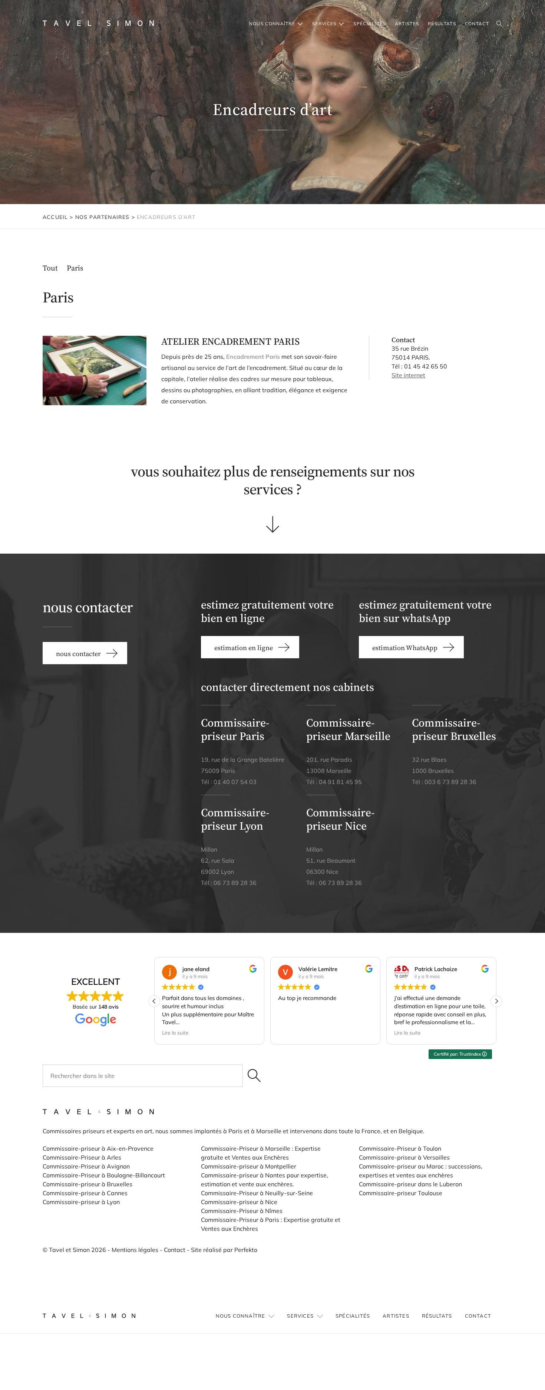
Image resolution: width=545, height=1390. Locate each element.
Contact (174, 1249)
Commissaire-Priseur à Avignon (86, 1166)
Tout (50, 268)
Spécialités (369, 23)
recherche (499, 24)
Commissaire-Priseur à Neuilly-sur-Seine (257, 1193)
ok (254, 1076)
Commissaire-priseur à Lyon (81, 1202)
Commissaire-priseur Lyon (235, 819)
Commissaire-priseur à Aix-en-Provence (98, 1148)
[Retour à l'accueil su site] (98, 23)
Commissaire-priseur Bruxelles (454, 729)
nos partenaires (102, 217)
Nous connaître (272, 23)
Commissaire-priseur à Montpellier (248, 1166)
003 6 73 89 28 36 (450, 782)
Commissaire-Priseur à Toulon (400, 1148)
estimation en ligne (243, 647)
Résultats (442, 23)
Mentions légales (135, 1249)
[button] (496, 1001)
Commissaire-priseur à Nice (239, 1202)
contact (477, 23)
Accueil (55, 217)
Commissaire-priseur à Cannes (86, 1193)
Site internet (408, 375)
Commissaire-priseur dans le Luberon (410, 1184)
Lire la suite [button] (175, 1032)
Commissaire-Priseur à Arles (82, 1157)
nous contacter (78, 653)
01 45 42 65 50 (425, 366)
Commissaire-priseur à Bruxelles (87, 1184)
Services (324, 23)
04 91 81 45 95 (340, 782)
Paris (75, 268)
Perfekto (245, 1249)
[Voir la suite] (272, 524)
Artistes (407, 23)
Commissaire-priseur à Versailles (404, 1157)
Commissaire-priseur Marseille (348, 729)
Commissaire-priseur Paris (235, 729)
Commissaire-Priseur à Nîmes (242, 1210)
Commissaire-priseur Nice (340, 819)
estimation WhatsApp (404, 647)
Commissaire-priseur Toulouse (400, 1193)
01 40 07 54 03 (235, 782)
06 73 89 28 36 (235, 882)
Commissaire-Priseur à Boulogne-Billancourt (104, 1175)
